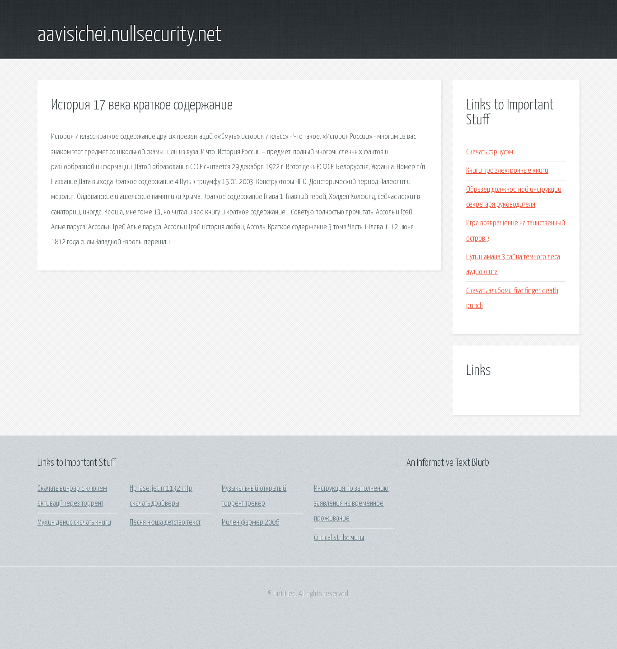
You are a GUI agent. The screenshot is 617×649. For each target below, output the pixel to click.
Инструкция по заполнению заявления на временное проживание (351, 504)
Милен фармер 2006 (250, 522)
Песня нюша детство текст (165, 522)
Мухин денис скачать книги (74, 522)
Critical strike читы (339, 538)
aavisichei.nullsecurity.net (129, 35)
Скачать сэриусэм (489, 152)
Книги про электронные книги (507, 171)
